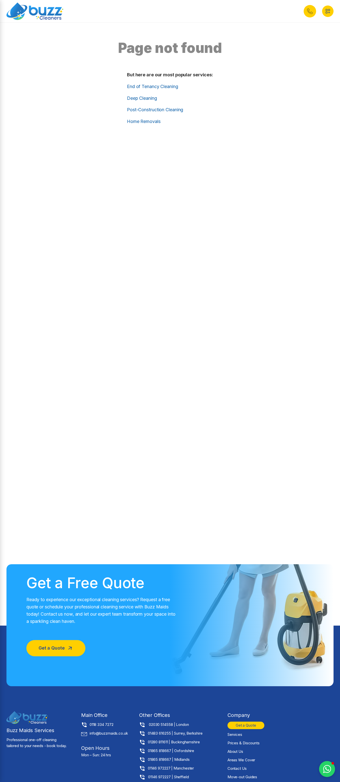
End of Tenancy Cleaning (152, 86)
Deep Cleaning (142, 98)
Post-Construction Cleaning (155, 109)
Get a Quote (246, 725)
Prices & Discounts (243, 743)
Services (234, 734)
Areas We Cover (241, 760)
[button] (310, 11)
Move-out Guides (242, 777)
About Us (235, 751)
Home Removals (144, 121)
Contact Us (237, 768)
